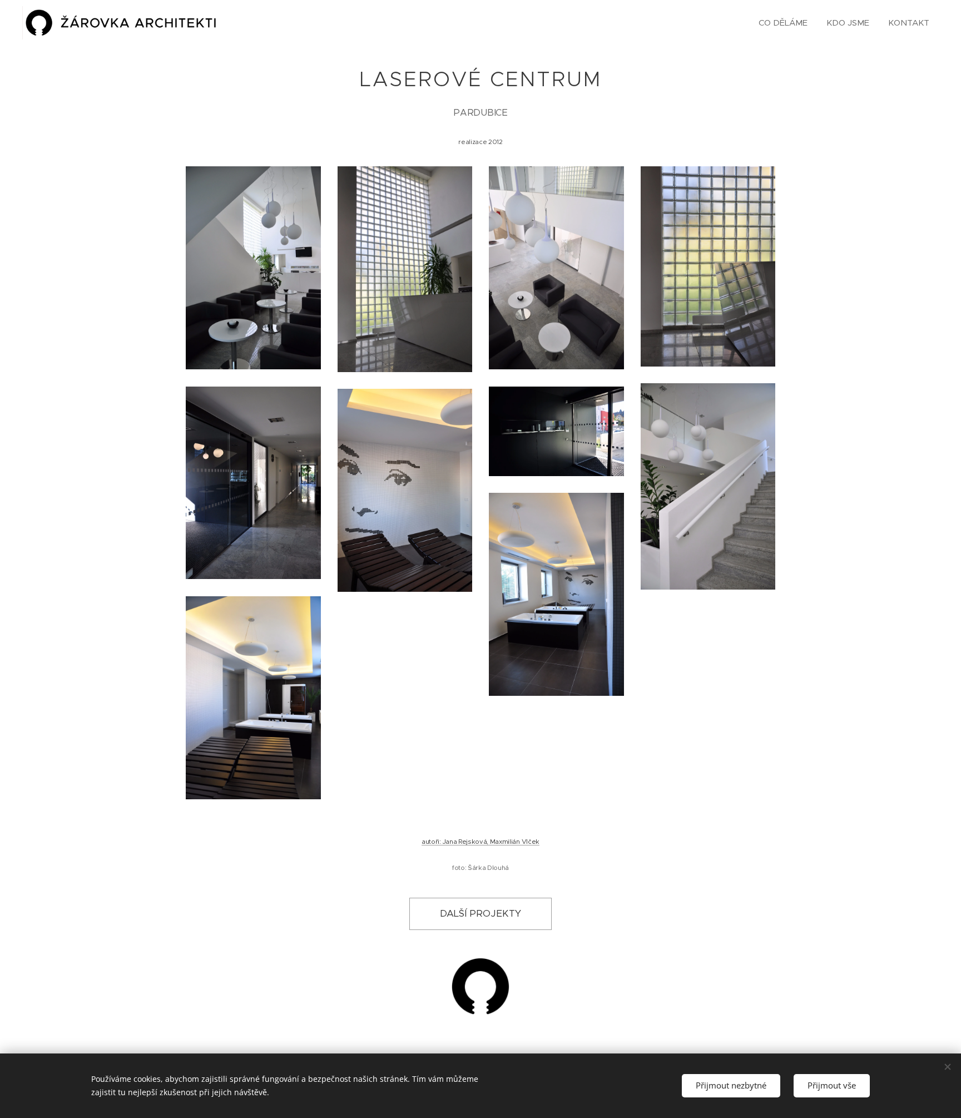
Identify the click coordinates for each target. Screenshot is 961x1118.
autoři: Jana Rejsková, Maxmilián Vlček (480, 841)
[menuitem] (783, 23)
